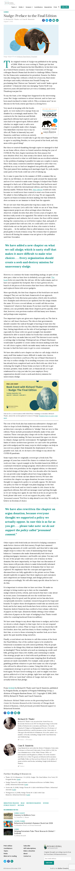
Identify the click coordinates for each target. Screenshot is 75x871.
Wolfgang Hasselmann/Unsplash (27, 56)
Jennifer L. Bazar (22, 817)
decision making (33, 803)
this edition (37, 190)
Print (55, 7)
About (26, 853)
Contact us (27, 856)
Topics (13, 7)
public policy (10, 805)
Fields (21, 7)
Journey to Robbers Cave (24, 815)
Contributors (38, 7)
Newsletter (48, 7)
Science (6, 12)
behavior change (11, 803)
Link (18, 779)
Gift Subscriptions (30, 848)
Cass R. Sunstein (28, 19)
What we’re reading (10, 856)
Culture (16, 821)
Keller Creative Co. (64, 868)
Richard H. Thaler (12, 19)
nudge (46, 803)
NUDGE (11, 688)
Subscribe (64, 7)
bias (22, 803)
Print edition (8, 846)
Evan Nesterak (35, 825)
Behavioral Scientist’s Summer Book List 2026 (33, 823)
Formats (28, 7)
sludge (21, 805)
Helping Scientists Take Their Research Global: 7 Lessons (34, 832)
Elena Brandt (21, 835)
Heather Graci (21, 825)
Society (22, 813)
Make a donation (29, 851)
